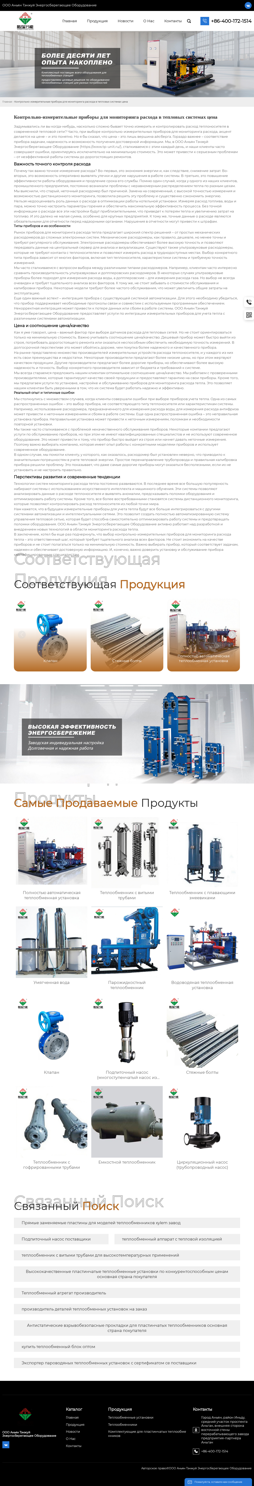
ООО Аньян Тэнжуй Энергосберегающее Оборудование (49, 5)
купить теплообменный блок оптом (58, 1346)
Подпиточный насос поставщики (56, 1239)
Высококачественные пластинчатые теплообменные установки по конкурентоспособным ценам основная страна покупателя (127, 1274)
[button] (232, 635)
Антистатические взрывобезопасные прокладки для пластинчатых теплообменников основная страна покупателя (127, 1328)
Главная (7, 101)
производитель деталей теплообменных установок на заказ (84, 1309)
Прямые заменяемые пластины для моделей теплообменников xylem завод (101, 1222)
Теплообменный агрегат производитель (64, 1293)
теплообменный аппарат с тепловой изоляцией (172, 1239)
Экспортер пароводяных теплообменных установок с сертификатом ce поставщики (109, 1363)
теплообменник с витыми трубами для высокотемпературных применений (100, 1255)
